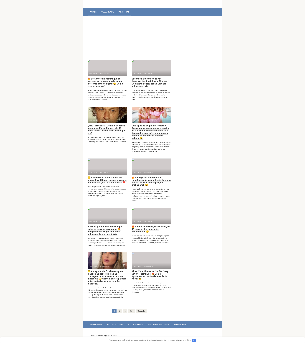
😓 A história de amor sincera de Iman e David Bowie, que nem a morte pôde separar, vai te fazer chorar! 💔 (107, 180)
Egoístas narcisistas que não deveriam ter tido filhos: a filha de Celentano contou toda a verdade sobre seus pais (149, 82)
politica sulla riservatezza (158, 324)
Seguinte (141, 311)
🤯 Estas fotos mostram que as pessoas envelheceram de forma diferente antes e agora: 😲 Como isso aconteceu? (105, 82)
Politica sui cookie (135, 324)
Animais (93, 12)
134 (131, 311)
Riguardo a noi (180, 324)
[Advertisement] (152, 36)
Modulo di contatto (115, 324)
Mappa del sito (96, 324)
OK (194, 340)
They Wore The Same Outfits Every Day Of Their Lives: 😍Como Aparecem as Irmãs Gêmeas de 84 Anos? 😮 (150, 275)
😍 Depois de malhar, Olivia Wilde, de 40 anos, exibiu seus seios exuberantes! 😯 (151, 229)
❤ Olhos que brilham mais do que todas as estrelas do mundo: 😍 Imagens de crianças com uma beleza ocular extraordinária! (105, 230)
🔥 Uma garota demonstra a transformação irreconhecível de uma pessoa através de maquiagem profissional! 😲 (151, 181)
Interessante (123, 12)
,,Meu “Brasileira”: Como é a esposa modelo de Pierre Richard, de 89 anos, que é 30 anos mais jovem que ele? (106, 129)
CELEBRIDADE (107, 12)
